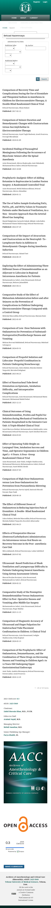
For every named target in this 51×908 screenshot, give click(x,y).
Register (36, 2)
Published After (10, 45)
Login (45, 2)
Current (34, 18)
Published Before (11, 61)
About (23, 18)
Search (44, 79)
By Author (29, 45)
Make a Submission (14, 867)
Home (14, 18)
